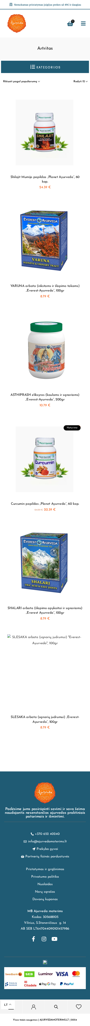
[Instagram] (44, 939)
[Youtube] (54, 939)
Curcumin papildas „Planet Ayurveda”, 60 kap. (45, 504)
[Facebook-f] (33, 939)
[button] (83, 23)
